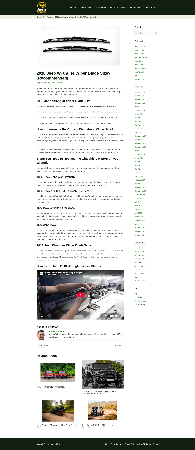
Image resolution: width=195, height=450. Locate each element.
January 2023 (139, 140)
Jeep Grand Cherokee (118, 7)
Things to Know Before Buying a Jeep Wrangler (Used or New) (99, 392)
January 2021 (139, 224)
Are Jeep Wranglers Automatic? (51, 387)
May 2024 (138, 125)
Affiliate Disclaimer (144, 444)
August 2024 (139, 114)
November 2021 (140, 191)
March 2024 (138, 132)
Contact (155, 444)
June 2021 (138, 206)
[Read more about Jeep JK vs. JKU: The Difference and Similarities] (103, 410)
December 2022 (140, 143)
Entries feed (138, 297)
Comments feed (140, 301)
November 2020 (140, 231)
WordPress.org (139, 305)
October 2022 (139, 151)
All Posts (73, 7)
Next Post (119, 345)
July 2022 (137, 162)
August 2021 (139, 198)
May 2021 (138, 209)
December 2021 (140, 187)
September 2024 (140, 110)
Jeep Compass (151, 7)
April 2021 (138, 213)
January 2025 (139, 96)
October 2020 (139, 235)
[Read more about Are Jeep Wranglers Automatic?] (58, 372)
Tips (136, 76)
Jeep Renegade (135, 7)
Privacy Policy (130, 444)
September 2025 (140, 92)
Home (107, 444)
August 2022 (139, 158)
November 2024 (140, 103)
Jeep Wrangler (86, 7)
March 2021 (138, 217)
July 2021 (137, 202)
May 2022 (138, 169)
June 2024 (138, 121)
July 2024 (137, 118)
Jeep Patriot (138, 65)
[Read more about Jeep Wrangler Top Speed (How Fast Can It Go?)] (58, 410)
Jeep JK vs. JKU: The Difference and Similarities (98, 426)
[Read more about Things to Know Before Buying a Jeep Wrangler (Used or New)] (103, 374)
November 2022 (140, 147)
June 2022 (138, 165)
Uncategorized (139, 79)
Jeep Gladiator (100, 7)
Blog (121, 444)
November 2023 (140, 136)
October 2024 (139, 107)
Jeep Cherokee (140, 46)
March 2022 (138, 176)
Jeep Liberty (138, 61)
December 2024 (140, 99)
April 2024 (138, 129)
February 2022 (139, 180)
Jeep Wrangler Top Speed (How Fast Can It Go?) (56, 426)
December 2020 (140, 228)
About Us (114, 444)
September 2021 (140, 195)
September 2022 (140, 154)
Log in (136, 294)
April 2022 (138, 173)
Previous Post (43, 345)
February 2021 (139, 220)
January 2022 (139, 184)
